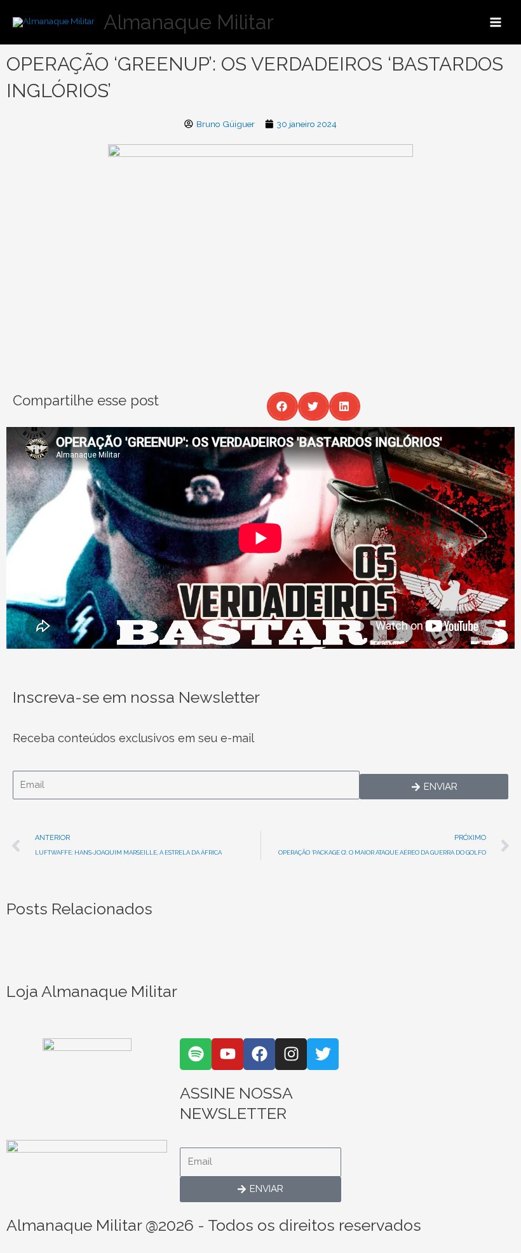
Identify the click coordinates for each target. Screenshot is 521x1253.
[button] (282, 406)
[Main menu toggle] (496, 22)
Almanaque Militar (189, 22)
